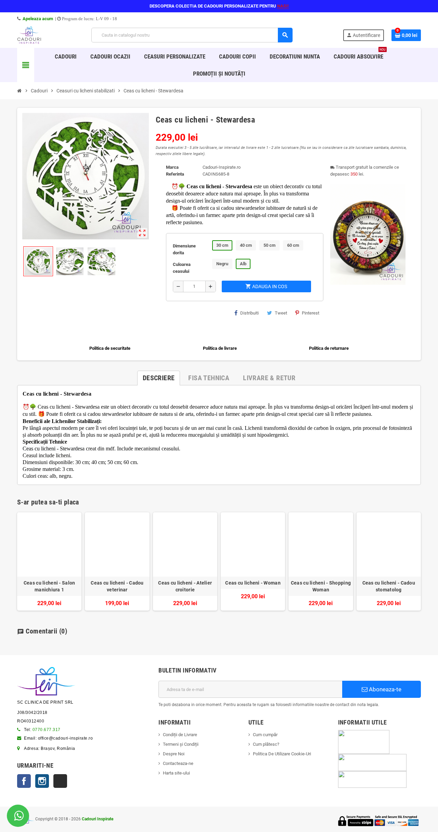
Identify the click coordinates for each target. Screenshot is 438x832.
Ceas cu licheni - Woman (252, 583)
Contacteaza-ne (178, 763)
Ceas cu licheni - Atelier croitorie (185, 586)
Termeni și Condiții (180, 744)
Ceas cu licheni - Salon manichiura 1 (49, 586)
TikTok (60, 781)
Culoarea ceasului (182, 268)
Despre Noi (173, 753)
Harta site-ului (176, 773)
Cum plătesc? (266, 744)
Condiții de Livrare (180, 734)
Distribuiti (249, 313)
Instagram (42, 781)
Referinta (175, 174)
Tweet (281, 313)
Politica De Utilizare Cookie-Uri (282, 753)
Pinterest (310, 313)
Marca (172, 167)
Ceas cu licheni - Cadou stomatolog (388, 586)
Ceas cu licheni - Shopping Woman (321, 586)
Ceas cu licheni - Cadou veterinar (117, 586)
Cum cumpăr (265, 734)
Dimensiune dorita (184, 249)
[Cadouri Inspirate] (29, 34)
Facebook (24, 781)
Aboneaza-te (384, 689)
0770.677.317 (47, 729)
